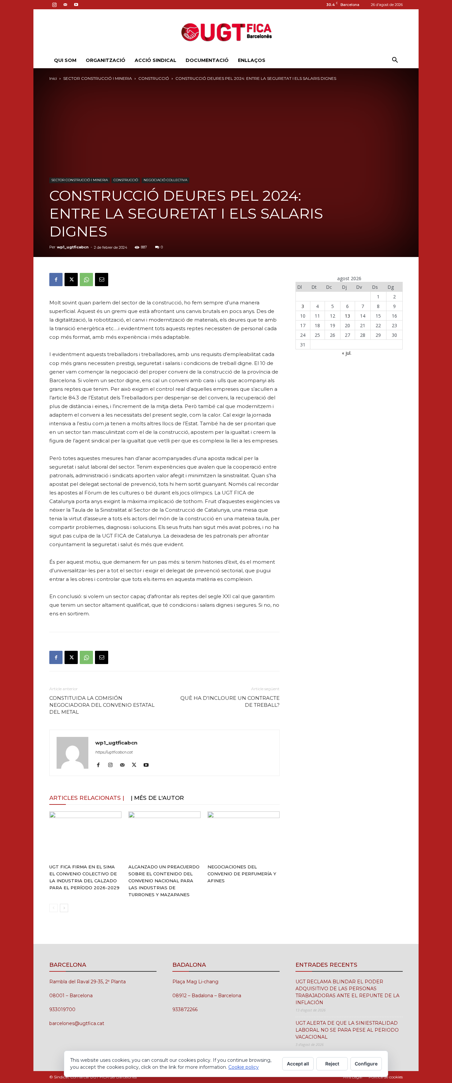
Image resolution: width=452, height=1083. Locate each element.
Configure (366, 1063)
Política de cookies (386, 1076)
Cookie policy (243, 1067)
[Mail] (65, 4)
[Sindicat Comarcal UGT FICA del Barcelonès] (226, 31)
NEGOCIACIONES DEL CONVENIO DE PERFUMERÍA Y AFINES (241, 873)
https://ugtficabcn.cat (114, 752)
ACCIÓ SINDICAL (155, 60)
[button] (395, 61)
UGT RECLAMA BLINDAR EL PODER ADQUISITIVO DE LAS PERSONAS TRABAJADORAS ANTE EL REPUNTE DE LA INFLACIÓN (347, 992)
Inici (53, 78)
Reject (332, 1063)
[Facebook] (56, 279)
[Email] (101, 279)
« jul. (346, 353)
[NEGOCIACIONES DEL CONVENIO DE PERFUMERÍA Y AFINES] (243, 836)
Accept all (298, 1063)
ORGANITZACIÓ (105, 60)
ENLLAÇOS (251, 60)
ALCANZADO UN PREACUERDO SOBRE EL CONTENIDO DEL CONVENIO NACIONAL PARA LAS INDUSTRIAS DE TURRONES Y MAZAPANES (164, 880)
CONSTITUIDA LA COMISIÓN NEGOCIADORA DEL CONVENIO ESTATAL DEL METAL (102, 705)
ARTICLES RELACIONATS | (86, 798)
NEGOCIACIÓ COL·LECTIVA (165, 180)
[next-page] (64, 908)
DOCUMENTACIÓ (207, 60)
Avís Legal (352, 1076)
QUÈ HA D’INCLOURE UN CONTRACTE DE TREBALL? (230, 701)
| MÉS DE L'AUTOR (157, 798)
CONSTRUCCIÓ (153, 78)
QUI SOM (65, 60)
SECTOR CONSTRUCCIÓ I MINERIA (97, 78)
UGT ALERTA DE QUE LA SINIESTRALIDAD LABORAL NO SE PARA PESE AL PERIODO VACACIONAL (347, 1030)
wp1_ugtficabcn (73, 247)
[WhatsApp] (86, 279)
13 (347, 316)
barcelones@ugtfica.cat (76, 1023)
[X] (71, 279)
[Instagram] (54, 4)
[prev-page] (53, 908)
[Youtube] (76, 4)
